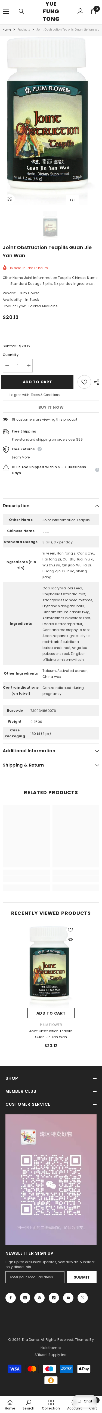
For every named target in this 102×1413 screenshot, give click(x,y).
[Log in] (81, 11)
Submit (82, 1277)
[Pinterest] (39, 1298)
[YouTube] (68, 1298)
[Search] (21, 11)
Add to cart (39, 382)
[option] (51, 120)
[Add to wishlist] (84, 382)
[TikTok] (54, 1298)
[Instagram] (25, 1298)
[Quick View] (70, 939)
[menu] (6, 11)
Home (7, 30)
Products (23, 30)
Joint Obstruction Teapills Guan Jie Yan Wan (51, 1034)
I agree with (19, 394)
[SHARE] (95, 382)
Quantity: (11, 354)
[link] (26, 879)
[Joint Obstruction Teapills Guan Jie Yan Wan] (51, 967)
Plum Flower (29, 293)
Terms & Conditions (45, 395)
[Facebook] (10, 1298)
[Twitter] (83, 1298)
